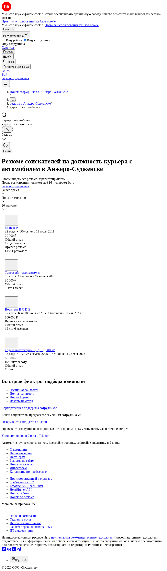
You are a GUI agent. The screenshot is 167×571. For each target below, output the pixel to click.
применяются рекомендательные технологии (82, 537)
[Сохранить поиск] (6, 145)
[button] (6, 71)
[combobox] (20, 120)
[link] (8, 61)
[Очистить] (7, 129)
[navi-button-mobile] (6, 83)
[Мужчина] (11, 220)
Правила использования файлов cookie (72, 25)
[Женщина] (11, 264)
